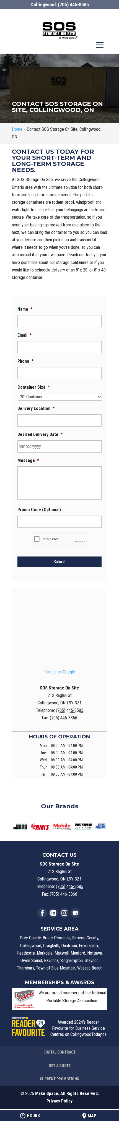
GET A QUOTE (60, 1065)
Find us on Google (59, 672)
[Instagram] (64, 913)
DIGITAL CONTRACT (59, 1052)
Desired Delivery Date (40, 434)
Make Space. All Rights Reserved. (67, 1093)
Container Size (33, 387)
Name (24, 309)
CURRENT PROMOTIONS (59, 1079)
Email (24, 335)
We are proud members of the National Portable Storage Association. (72, 996)
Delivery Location (36, 408)
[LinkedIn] (53, 913)
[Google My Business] (75, 913)
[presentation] (59, 539)
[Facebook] (42, 913)
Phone (25, 361)
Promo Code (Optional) (39, 509)
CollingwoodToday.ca (88, 1034)
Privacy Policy (59, 1101)
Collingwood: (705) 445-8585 (59, 4)
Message (28, 460)
